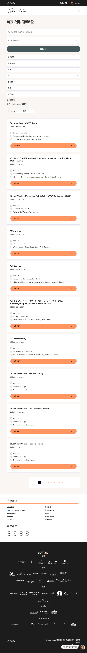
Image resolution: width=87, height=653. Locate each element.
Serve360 (10, 520)
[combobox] (43, 40)
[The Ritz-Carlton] (31, 563)
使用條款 (48, 507)
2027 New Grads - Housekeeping (26, 374)
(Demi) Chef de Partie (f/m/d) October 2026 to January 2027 (40, 196)
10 (65, 482)
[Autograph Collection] (63, 574)
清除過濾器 (11, 100)
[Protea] (43, 601)
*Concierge (15, 231)
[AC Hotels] (52, 594)
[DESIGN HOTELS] (20, 581)
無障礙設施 (10, 507)
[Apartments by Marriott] (54, 625)
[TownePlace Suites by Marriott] (24, 624)
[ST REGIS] (49, 563)
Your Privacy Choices (17, 510)
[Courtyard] (14, 593)
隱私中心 (48, 513)
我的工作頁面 (63, 3)
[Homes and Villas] (64, 625)
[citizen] (59, 595)
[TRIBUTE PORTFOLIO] (74, 573)
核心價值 (10, 516)
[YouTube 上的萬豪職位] (27, 533)
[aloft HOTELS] (66, 593)
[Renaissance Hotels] (53, 574)
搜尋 (42, 49)
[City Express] (34, 613)
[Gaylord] (40, 582)
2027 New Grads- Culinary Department (29, 409)
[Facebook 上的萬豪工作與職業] (15, 533)
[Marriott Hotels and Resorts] (12, 574)
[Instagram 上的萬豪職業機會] (21, 533)
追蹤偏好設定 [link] (11, 513)
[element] (32, 625)
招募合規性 (49, 520)
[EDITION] (21, 562)
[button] (43, 57)
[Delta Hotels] (29, 574)
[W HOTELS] (56, 563)
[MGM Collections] (50, 581)
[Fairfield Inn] (45, 593)
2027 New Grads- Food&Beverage (27, 444)
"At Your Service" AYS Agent (24, 123)
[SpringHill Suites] (34, 594)
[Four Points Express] (44, 613)
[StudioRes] (43, 625)
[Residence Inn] (14, 624)
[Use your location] (77, 40)
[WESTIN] (36, 573)
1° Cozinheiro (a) (18, 339)
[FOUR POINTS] (23, 594)
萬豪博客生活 (49, 510)
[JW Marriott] (65, 563)
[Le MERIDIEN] (44, 573)
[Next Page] (70, 482)
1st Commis (15, 266)
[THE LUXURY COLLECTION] (41, 563)
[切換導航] (78, 11)
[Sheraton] (21, 574)
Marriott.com (49, 516)
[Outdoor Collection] (63, 581)
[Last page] (76, 482)
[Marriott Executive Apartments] (73, 625)
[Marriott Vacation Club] (30, 582)
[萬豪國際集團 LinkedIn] (9, 533)
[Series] (54, 613)
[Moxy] (74, 593)
